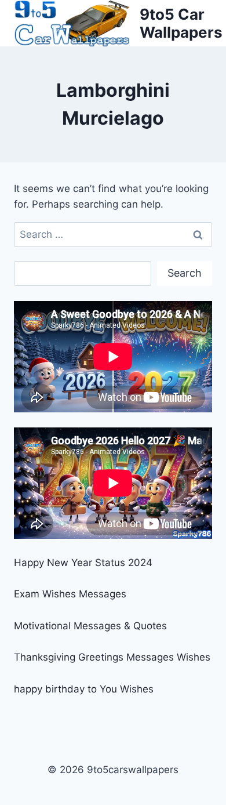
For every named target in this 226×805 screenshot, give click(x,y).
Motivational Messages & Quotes (90, 626)
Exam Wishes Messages (70, 594)
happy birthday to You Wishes (84, 689)
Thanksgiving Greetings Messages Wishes (112, 657)
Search (184, 273)
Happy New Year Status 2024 (83, 562)
